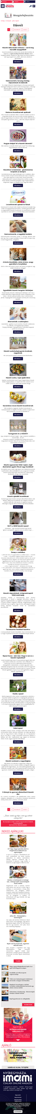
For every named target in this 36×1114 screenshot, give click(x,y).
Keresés (30, 6)
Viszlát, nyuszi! (18, 694)
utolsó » (25, 29)
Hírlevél (4, 1)
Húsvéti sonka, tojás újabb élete (18, 378)
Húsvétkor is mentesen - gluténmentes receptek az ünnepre (18, 171)
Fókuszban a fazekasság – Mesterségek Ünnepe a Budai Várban (22, 992)
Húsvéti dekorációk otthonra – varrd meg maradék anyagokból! (18, 49)
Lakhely (28, 1)
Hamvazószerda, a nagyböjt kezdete (18, 234)
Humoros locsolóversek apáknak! (18, 112)
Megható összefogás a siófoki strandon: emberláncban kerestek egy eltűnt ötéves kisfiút (22, 986)
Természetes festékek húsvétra (18, 629)
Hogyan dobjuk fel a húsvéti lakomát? (18, 143)
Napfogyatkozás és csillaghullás (20, 999)
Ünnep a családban (18, 552)
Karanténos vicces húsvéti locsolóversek (18, 406)
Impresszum (17, 1097)
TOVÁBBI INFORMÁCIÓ (18, 1108)
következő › (17, 29)
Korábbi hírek (28, 1004)
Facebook (34, 6)
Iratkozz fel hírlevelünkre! (18, 825)
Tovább (18, 961)
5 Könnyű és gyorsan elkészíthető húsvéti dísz (18, 793)
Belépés (16, 1)
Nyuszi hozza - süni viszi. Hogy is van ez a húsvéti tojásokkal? (18, 657)
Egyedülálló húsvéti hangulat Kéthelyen (18, 290)
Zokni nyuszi (18, 728)
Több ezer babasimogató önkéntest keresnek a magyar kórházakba (21, 979)
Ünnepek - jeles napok (12, 21)
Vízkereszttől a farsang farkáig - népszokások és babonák (18, 82)
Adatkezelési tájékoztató (18, 1100)
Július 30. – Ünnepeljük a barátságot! (18, 917)
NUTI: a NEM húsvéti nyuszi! (18, 526)
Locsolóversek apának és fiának (18, 204)
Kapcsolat (18, 1095)
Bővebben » (18, 62)
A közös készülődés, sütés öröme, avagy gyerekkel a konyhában (18, 263)
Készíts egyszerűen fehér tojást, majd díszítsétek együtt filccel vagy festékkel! (18, 466)
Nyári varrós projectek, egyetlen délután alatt (18, 944)
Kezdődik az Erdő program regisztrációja (18, 973)
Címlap (3, 21)
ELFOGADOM (18, 1111)
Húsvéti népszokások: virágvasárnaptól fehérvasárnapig (18, 594)
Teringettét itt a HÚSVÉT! (18, 434)
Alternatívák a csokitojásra (18, 322)
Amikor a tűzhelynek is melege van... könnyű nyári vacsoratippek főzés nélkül (18, 881)
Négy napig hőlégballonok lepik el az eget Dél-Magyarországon (21, 967)
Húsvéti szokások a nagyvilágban (18, 761)
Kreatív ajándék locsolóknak (18, 496)
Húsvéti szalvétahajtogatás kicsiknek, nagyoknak (18, 352)
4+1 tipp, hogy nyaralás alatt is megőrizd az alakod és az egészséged (18, 850)
